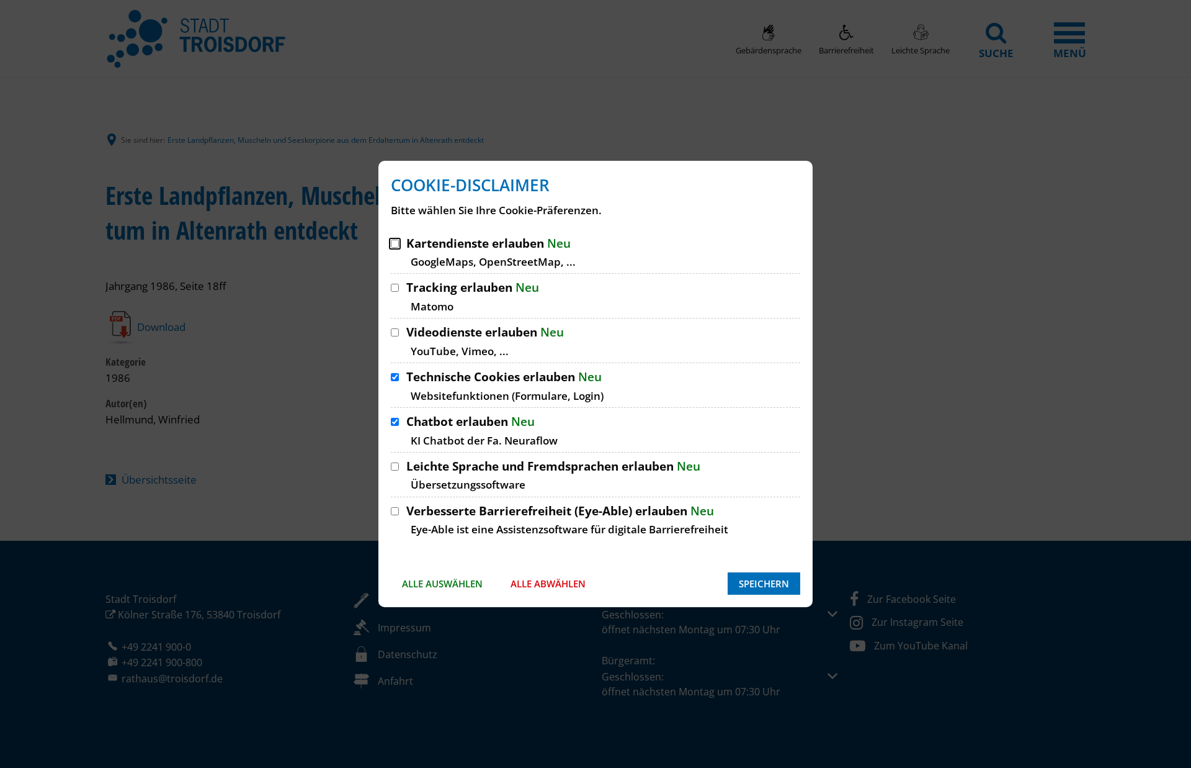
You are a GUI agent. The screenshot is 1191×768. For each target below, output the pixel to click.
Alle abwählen (548, 583)
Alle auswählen (442, 583)
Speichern (764, 583)
